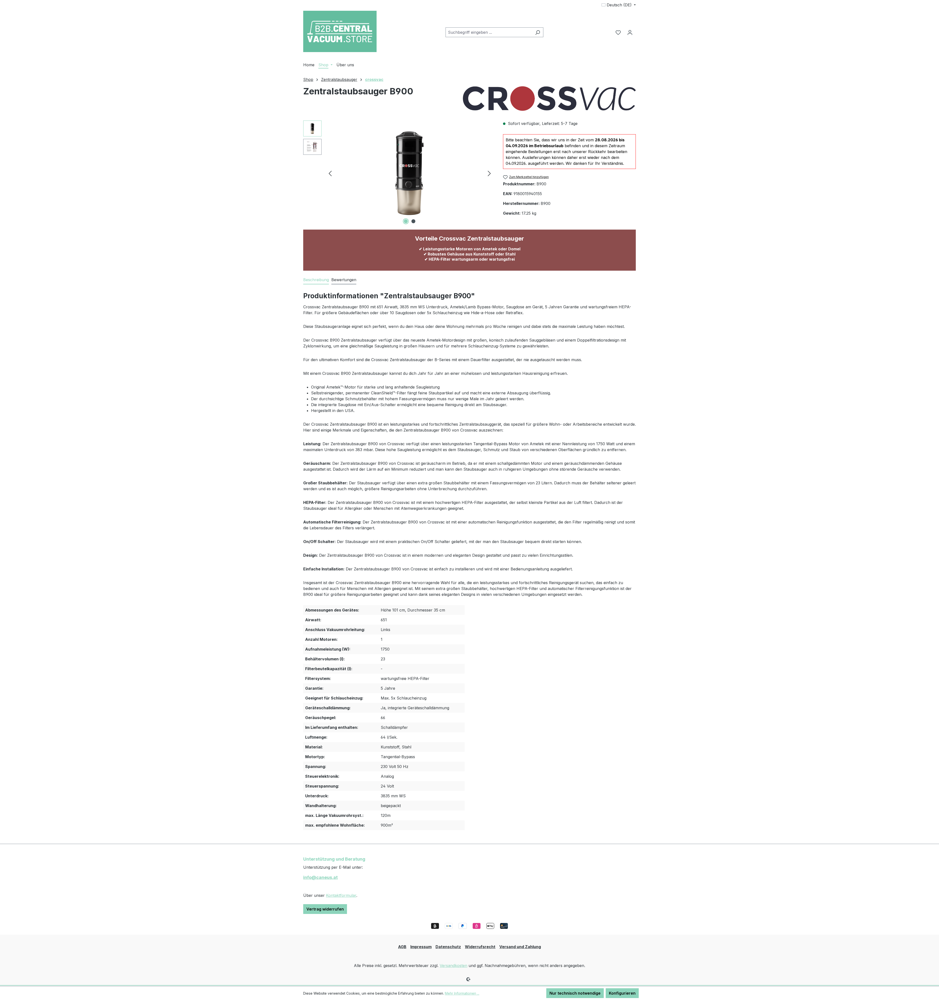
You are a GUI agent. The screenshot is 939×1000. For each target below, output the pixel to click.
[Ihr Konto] (630, 32)
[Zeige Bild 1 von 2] (406, 221)
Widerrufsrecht (480, 946)
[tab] (316, 280)
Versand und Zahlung (520, 946)
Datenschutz (448, 946)
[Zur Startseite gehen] (340, 31)
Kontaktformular (341, 895)
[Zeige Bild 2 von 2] (413, 221)
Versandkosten (453, 965)
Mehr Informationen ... (462, 993)
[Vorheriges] (330, 173)
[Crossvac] (549, 98)
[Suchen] (537, 32)
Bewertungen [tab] (343, 279)
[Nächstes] (489, 173)
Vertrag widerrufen (325, 909)
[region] (398, 173)
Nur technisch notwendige (575, 993)
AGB (402, 946)
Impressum (421, 946)
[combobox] (489, 32)
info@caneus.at (320, 877)
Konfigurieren (622, 993)
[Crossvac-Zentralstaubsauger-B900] (409, 173)
